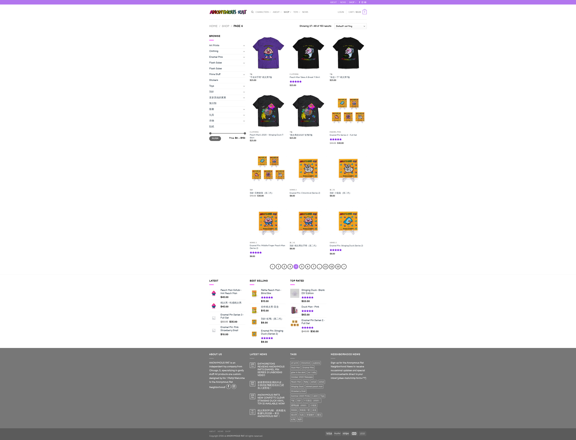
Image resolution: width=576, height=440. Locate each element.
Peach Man (296, 382)
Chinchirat (305, 363)
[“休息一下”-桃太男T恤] (348, 52)
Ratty (306, 382)
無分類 (212, 103)
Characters (262, 12)
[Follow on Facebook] (359, 2)
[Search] (252, 12)
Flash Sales (215, 62)
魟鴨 (293, 419)
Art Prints (214, 45)
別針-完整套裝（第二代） (262, 193)
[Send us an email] (365, 2)
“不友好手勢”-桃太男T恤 (261, 77)
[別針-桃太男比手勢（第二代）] (308, 221)
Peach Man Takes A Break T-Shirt (305, 77)
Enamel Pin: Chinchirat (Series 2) (305, 193)
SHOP (351, 2)
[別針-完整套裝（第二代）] (268, 168)
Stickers (213, 80)
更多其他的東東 (217, 97)
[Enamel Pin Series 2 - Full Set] (348, 110)
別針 (211, 91)
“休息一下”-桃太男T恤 (340, 77)
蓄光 (319, 415)
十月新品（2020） (312, 400)
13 (338, 266)
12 (331, 266)
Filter (215, 138)
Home (213, 26)
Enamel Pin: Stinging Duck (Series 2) (346, 245)
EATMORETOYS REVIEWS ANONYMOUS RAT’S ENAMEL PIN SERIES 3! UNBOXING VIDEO (271, 370)
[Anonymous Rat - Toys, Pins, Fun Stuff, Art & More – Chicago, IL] (228, 12)
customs (316, 363)
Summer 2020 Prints (300, 396)
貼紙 (211, 126)
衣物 (211, 120)
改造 (314, 410)
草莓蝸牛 (310, 415)
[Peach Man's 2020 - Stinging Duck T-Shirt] (268, 110)
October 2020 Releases (302, 377)
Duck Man (295, 367)
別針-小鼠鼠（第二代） (340, 193)
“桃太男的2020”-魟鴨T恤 (301, 135)
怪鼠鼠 (294, 410)
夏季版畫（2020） (299, 405)
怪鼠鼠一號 (305, 410)
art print (294, 363)
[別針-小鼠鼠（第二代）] (348, 168)
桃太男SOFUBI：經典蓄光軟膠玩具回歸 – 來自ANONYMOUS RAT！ (272, 413)
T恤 (292, 400)
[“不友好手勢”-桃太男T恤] (268, 52)
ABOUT (333, 2)
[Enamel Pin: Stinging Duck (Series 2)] (348, 221)
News (305, 12)
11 (325, 266)
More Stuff (214, 74)
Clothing (213, 51)
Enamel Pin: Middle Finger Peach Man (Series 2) (267, 246)
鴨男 (300, 419)
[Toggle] (244, 45)
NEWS (343, 2)
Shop (225, 26)
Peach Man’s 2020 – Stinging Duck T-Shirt (267, 136)
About (276, 12)
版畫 (211, 109)
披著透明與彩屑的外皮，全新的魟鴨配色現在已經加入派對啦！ (271, 385)
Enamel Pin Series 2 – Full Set (343, 135)
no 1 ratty (312, 372)
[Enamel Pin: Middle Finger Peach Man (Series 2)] (268, 221)
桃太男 (294, 415)
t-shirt (315, 396)
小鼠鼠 (313, 405)
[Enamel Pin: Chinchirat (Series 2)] (308, 168)
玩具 (211, 115)
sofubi (313, 382)
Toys (295, 12)
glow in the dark (298, 372)
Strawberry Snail (298, 391)
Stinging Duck (297, 386)
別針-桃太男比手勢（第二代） (304, 245)
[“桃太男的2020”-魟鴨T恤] (308, 110)
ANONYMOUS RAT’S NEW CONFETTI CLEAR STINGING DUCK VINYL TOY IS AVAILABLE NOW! (271, 399)
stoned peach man (314, 386)
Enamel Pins (216, 57)
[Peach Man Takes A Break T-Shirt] (308, 52)
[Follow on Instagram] (362, 2)
